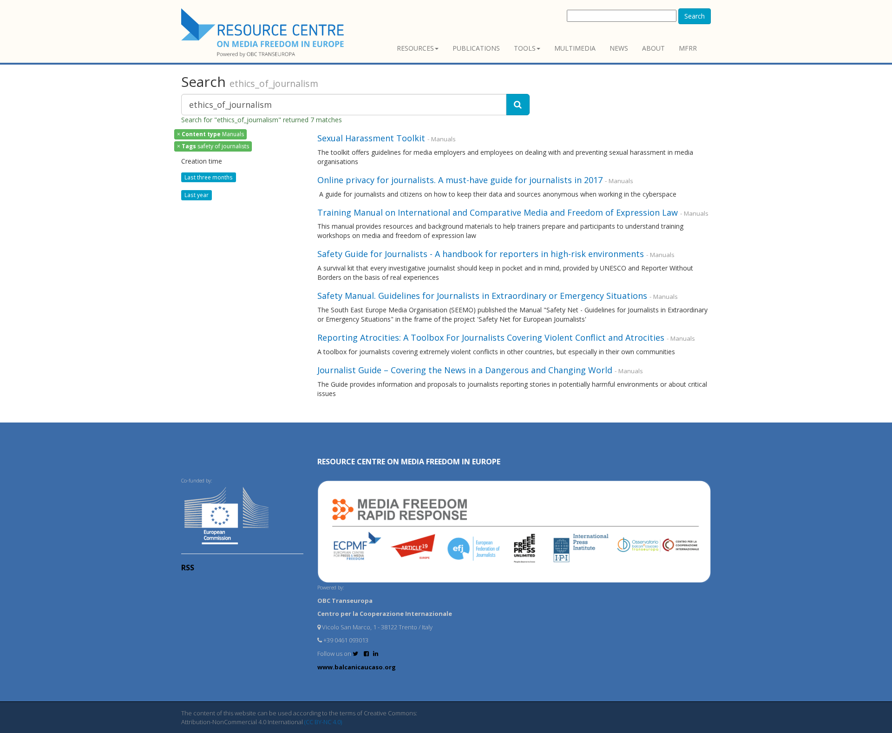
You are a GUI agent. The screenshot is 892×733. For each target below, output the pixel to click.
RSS (187, 567)
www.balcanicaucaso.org (356, 667)
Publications (476, 48)
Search (694, 16)
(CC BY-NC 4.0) (323, 722)
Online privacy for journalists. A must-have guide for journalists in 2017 (461, 179)
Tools (525, 48)
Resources (415, 48)
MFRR (688, 48)
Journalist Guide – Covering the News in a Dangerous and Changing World (464, 370)
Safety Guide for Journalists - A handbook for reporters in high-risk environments (480, 253)
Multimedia (575, 48)
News (619, 48)
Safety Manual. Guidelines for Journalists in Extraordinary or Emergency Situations (482, 295)
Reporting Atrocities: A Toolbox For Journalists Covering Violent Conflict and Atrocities (490, 337)
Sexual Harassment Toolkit (371, 138)
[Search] (518, 104)
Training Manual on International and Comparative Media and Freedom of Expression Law (497, 212)
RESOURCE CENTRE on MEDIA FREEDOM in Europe (408, 461)
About (653, 48)
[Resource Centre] (264, 32)
